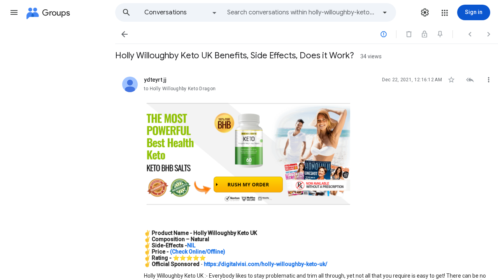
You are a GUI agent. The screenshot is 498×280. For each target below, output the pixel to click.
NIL (191, 245)
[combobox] (302, 12)
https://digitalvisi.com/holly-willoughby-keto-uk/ (265, 264)
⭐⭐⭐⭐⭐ (189, 258)
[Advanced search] (385, 12)
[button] (14, 12)
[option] (181, 12)
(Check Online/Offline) (197, 251)
